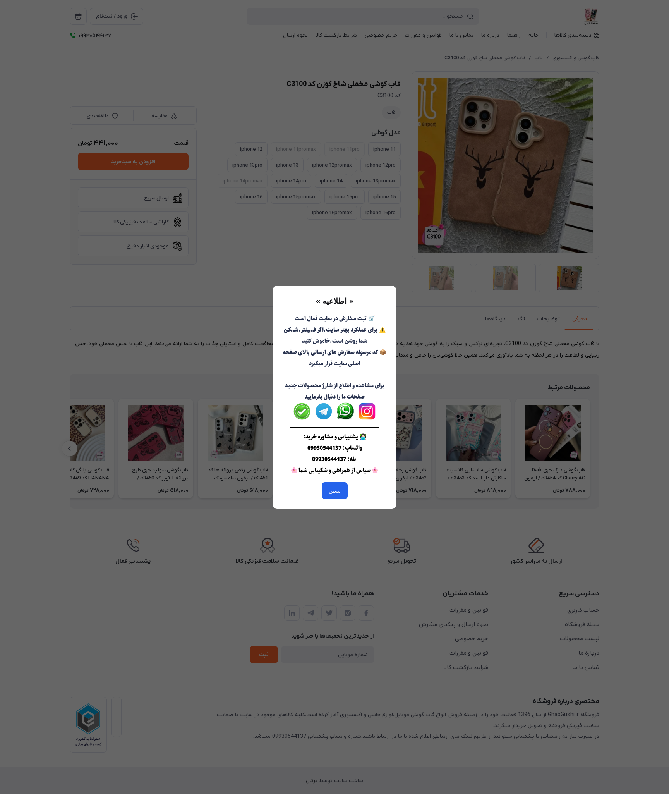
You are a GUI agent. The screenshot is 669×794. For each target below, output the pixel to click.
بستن (335, 491)
